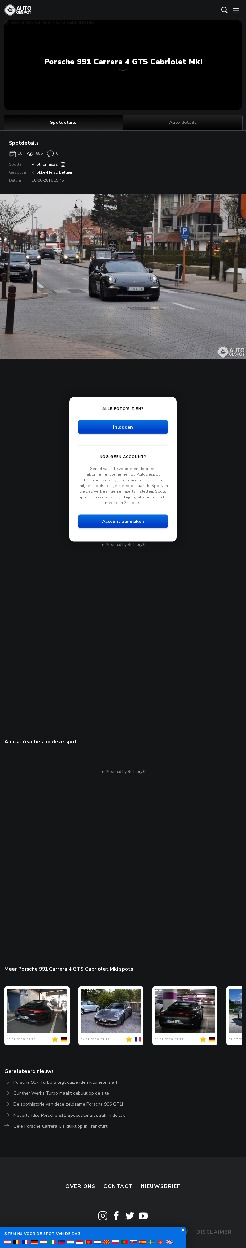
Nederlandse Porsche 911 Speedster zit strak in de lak (69, 1115)
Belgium (67, 172)
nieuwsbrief (161, 1186)
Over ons (80, 1186)
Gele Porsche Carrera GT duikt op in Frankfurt (60, 1126)
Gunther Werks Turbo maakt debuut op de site (61, 1093)
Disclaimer (214, 1231)
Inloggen (123, 427)
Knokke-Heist (44, 172)
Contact (118, 1186)
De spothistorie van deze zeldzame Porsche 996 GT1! (68, 1104)
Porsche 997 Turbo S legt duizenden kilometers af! (65, 1082)
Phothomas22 (45, 164)
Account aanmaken (123, 521)
